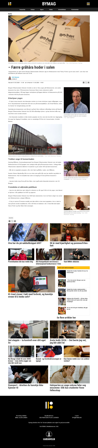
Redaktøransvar (51, 426)
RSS (57, 426)
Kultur (33, 9)
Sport (42, 9)
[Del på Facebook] (83, 82)
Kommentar (75, 9)
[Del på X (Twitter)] (86, 82)
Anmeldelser (62, 9)
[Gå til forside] (9, 4)
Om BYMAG (43, 426)
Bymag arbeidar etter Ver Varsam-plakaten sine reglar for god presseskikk (49, 422)
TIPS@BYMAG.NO (77, 417)
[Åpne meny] (88, 3)
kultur (11, 218)
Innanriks (22, 9)
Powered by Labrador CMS (49, 445)
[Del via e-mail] (88, 82)
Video (51, 9)
